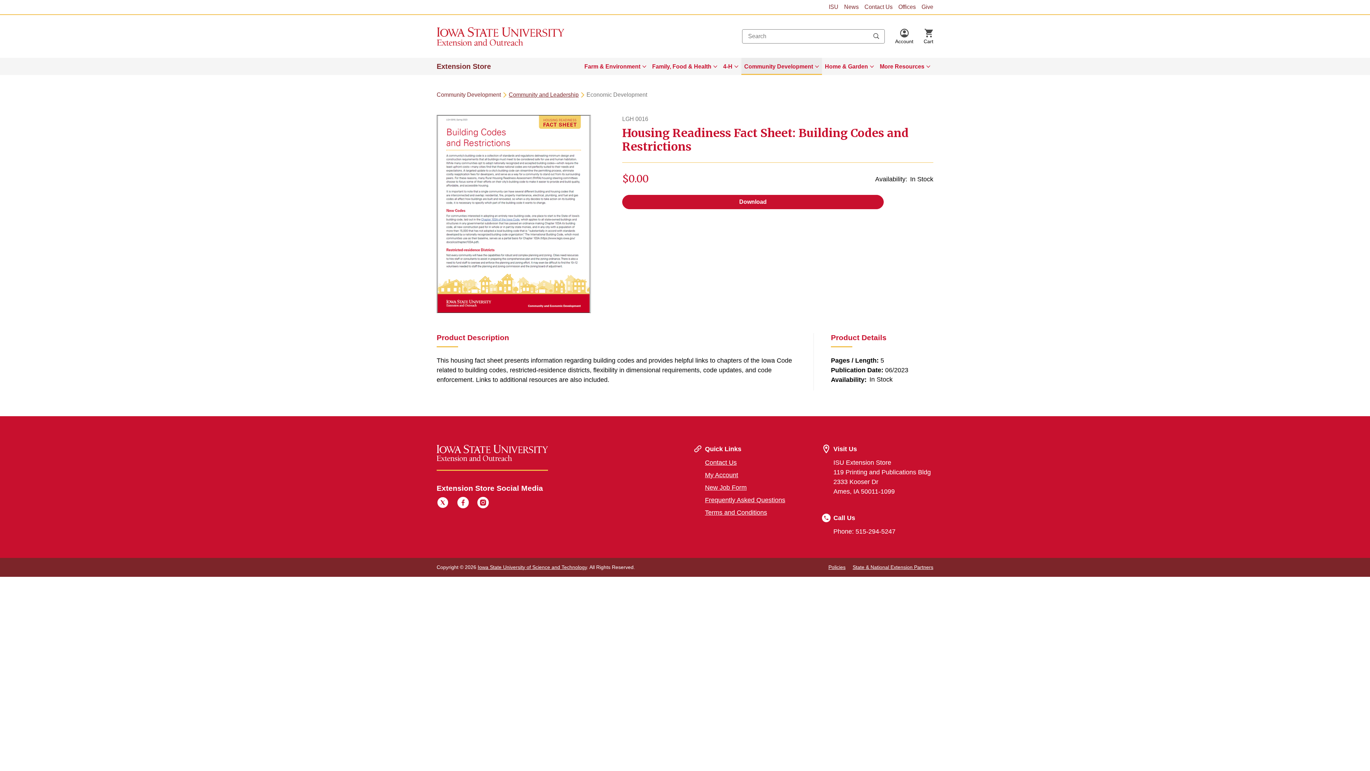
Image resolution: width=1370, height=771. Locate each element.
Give (927, 7)
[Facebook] (463, 503)
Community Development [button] (778, 67)
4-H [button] (727, 67)
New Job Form (726, 487)
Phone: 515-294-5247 (864, 531)
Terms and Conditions (736, 512)
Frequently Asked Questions (745, 500)
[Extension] (501, 36)
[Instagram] (483, 503)
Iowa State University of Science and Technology (532, 567)
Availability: (891, 179)
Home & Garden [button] (846, 67)
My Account (721, 475)
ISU (833, 7)
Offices (907, 7)
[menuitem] (615, 66)
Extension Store (464, 66)
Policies (837, 567)
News (851, 7)
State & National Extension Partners (893, 567)
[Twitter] (443, 503)
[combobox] (813, 36)
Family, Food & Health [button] (681, 67)
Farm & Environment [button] (612, 67)
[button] (904, 36)
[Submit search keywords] (876, 36)
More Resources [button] (902, 67)
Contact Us (878, 7)
